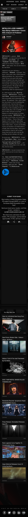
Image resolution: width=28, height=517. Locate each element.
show (21, 62)
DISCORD (24, 8)
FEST (7, 5)
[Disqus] (14, 245)
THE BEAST (8, 36)
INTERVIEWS (10, 1)
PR (26, 5)
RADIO (22, 1)
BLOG (17, 1)
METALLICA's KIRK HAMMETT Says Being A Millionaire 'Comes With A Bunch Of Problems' (7, 19)
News (2, 14)
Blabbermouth (15, 166)
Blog (4, 12)
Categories (9, 12)
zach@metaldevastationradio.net (14, 212)
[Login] (24, 1)
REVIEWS (14, 5)
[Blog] (2, 24)
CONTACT (21, 5)
